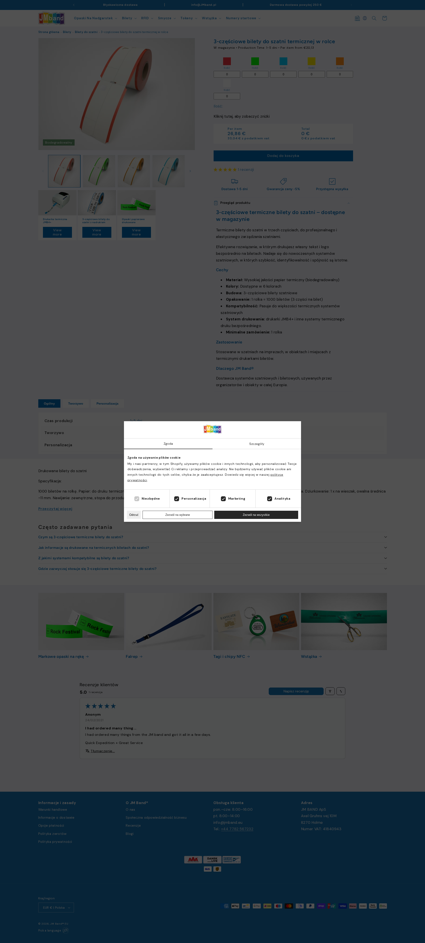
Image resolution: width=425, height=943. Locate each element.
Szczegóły (256, 444)
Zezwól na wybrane (177, 514)
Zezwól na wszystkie (256, 514)
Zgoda (168, 444)
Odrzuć (134, 514)
